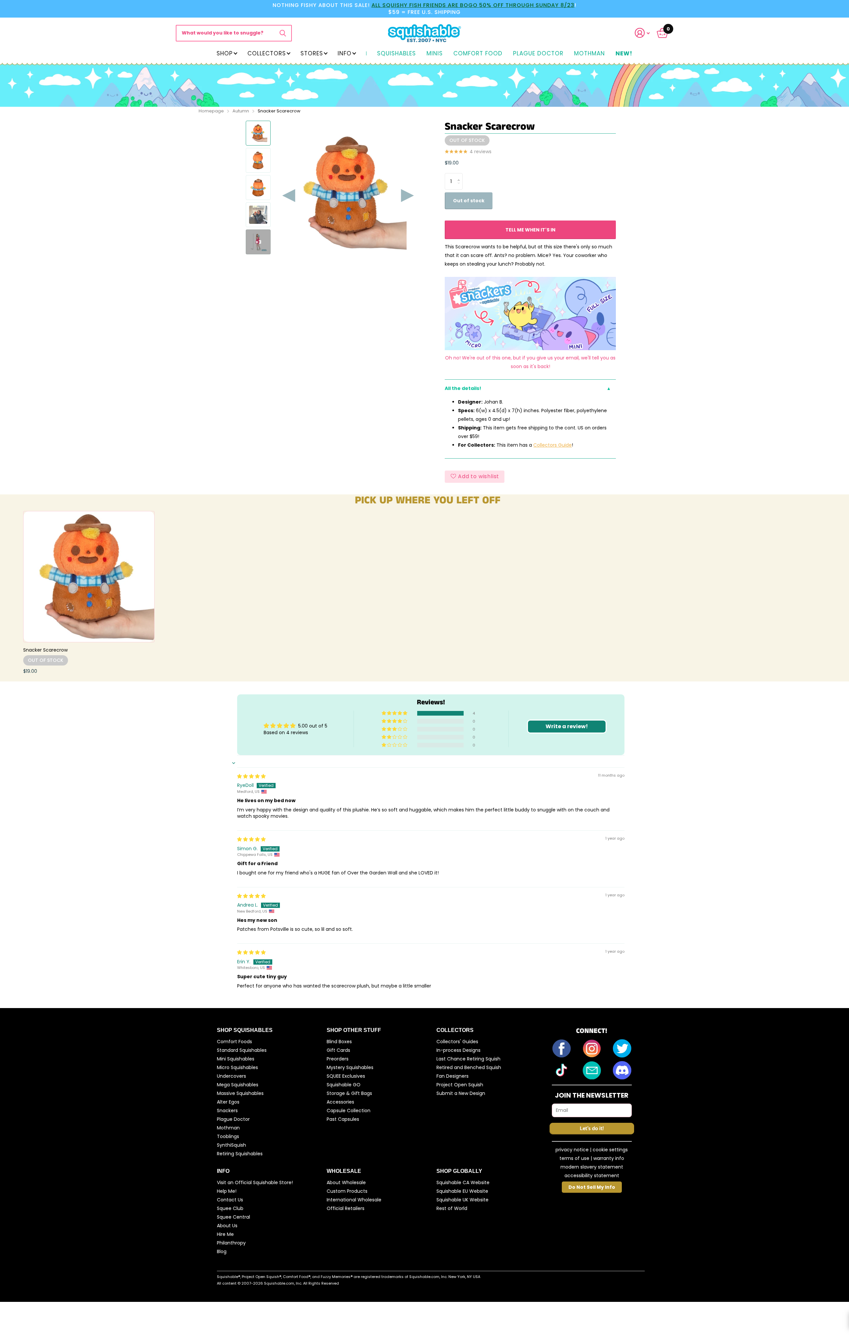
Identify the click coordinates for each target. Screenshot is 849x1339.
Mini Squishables (235, 1058)
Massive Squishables (240, 1093)
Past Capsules (343, 1119)
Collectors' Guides (457, 1041)
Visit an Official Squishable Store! (255, 1182)
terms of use (574, 1158)
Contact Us (230, 1199)
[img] (251, 776)
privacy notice (572, 1149)
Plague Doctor (538, 53)
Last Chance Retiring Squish (468, 1058)
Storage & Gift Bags (349, 1093)
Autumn (240, 111)
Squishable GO (343, 1084)
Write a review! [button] (567, 726)
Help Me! (226, 1191)
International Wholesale (354, 1199)
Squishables (396, 53)
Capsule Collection (348, 1110)
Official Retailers (345, 1208)
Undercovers (231, 1076)
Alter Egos (228, 1102)
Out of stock (469, 200)
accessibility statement (591, 1175)
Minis (434, 53)
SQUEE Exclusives (346, 1076)
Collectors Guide (552, 445)
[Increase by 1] (460, 175)
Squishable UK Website (462, 1199)
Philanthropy (231, 1243)
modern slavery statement (591, 1167)
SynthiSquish (231, 1145)
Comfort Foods (234, 1041)
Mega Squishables (237, 1084)
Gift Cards (338, 1050)
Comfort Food (477, 53)
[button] (646, 33)
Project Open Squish (459, 1084)
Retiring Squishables (240, 1153)
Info (345, 53)
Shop (225, 53)
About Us (227, 1225)
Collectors (266, 53)
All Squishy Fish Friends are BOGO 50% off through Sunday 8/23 (472, 5)
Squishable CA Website (463, 1182)
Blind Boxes (339, 1041)
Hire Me (225, 1234)
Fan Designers (452, 1076)
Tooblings (228, 1136)
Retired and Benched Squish (468, 1067)
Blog (222, 1251)
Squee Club (230, 1208)
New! (624, 53)
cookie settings (610, 1149)
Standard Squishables (242, 1050)
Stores (311, 53)
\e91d (283, 33)
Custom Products (347, 1191)
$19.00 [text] (452, 162)
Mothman (589, 53)
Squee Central (233, 1217)
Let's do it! (592, 1128)
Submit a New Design (460, 1093)
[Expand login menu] (642, 33)
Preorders (338, 1058)
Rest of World (451, 1208)
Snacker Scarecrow (45, 650)
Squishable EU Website (462, 1191)
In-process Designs (458, 1050)
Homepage (211, 111)
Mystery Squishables (350, 1067)
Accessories (340, 1102)
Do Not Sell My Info (591, 1187)
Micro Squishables (237, 1067)
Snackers (227, 1110)
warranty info (608, 1158)
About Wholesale (346, 1182)
